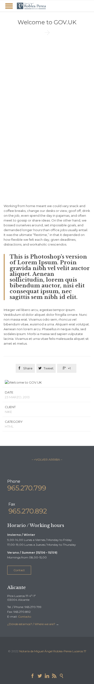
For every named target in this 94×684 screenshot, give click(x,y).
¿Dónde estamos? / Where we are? (31, 624)
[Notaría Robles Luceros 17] (31, 6)
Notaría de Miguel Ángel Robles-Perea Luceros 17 (52, 651)
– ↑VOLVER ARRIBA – (47, 459)
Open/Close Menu (9, 6)
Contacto (24, 616)
